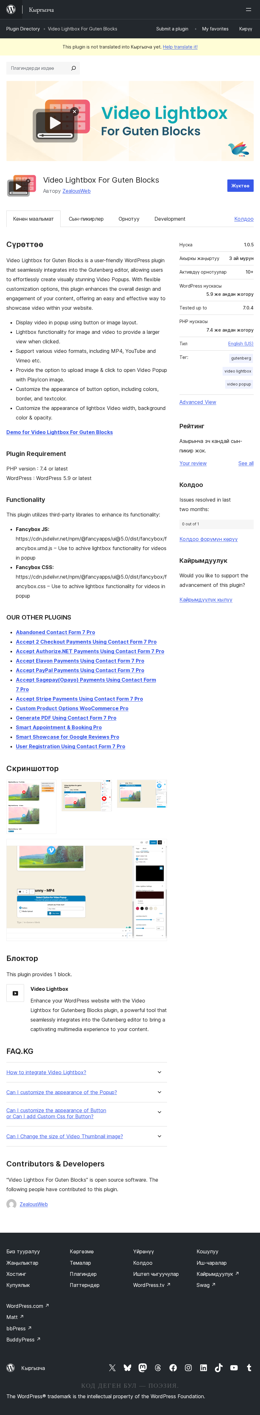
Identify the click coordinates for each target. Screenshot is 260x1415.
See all (246, 463)
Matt (15, 1317)
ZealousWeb (76, 191)
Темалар (80, 1263)
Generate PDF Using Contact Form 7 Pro (66, 718)
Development (169, 219)
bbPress (19, 1328)
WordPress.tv (152, 1285)
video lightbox (237, 371)
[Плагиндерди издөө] (73, 68)
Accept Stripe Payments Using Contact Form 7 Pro (79, 699)
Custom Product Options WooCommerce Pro (72, 708)
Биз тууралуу (23, 1251)
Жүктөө (240, 185)
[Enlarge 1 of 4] (48, 788)
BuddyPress (23, 1339)
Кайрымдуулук (218, 1274)
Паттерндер (85, 1285)
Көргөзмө (82, 1251)
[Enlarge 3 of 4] (158, 788)
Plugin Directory (23, 28)
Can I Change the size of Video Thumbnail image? (64, 1136)
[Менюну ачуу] (250, 9)
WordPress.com (27, 1306)
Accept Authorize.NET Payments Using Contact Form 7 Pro (90, 651)
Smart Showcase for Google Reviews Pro (67, 737)
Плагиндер (83, 1274)
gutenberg (241, 358)
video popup (239, 384)
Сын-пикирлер (86, 219)
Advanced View (197, 402)
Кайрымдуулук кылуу (205, 599)
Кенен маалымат (33, 219)
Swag (206, 1285)
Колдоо (244, 219)
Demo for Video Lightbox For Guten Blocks (59, 432)
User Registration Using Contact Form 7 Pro (70, 746)
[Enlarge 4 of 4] (158, 847)
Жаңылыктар (22, 1263)
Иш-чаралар (212, 1263)
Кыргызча (33, 1368)
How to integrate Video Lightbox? (46, 1072)
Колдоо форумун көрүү (208, 539)
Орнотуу (129, 219)
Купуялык (18, 1285)
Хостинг (16, 1274)
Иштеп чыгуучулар (156, 1274)
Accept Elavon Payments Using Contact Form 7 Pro (80, 661)
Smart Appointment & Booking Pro (59, 727)
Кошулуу (207, 1251)
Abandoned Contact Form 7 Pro (55, 632)
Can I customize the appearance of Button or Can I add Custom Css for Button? (56, 1113)
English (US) (241, 343)
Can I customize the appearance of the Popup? (61, 1092)
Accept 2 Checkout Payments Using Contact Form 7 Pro (86, 642)
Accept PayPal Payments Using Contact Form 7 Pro (80, 670)
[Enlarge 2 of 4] (103, 788)
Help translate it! (180, 46)
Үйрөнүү (143, 1251)
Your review (193, 463)
